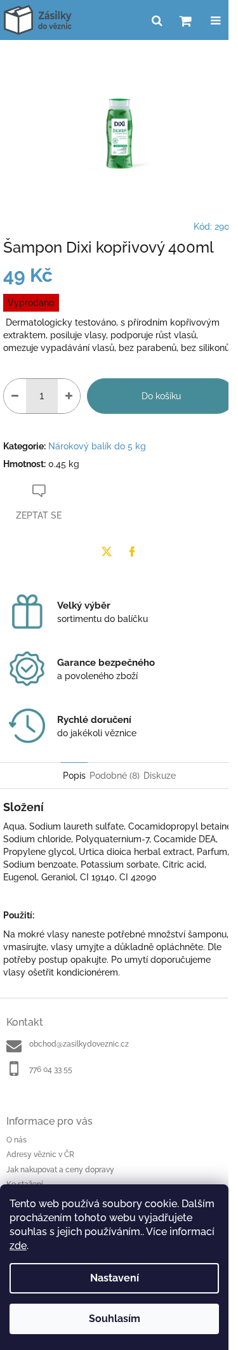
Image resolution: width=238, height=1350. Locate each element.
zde (18, 1246)
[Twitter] (106, 551)
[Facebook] (132, 551)
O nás (16, 1139)
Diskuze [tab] (159, 776)
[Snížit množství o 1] (15, 396)
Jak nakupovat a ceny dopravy (60, 1169)
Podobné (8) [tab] (114, 776)
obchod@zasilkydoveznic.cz (79, 1044)
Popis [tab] (74, 776)
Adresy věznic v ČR (40, 1154)
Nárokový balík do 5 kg (97, 446)
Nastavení (114, 1278)
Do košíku (161, 396)
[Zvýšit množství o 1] (69, 396)
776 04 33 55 (50, 1069)
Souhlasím (114, 1319)
